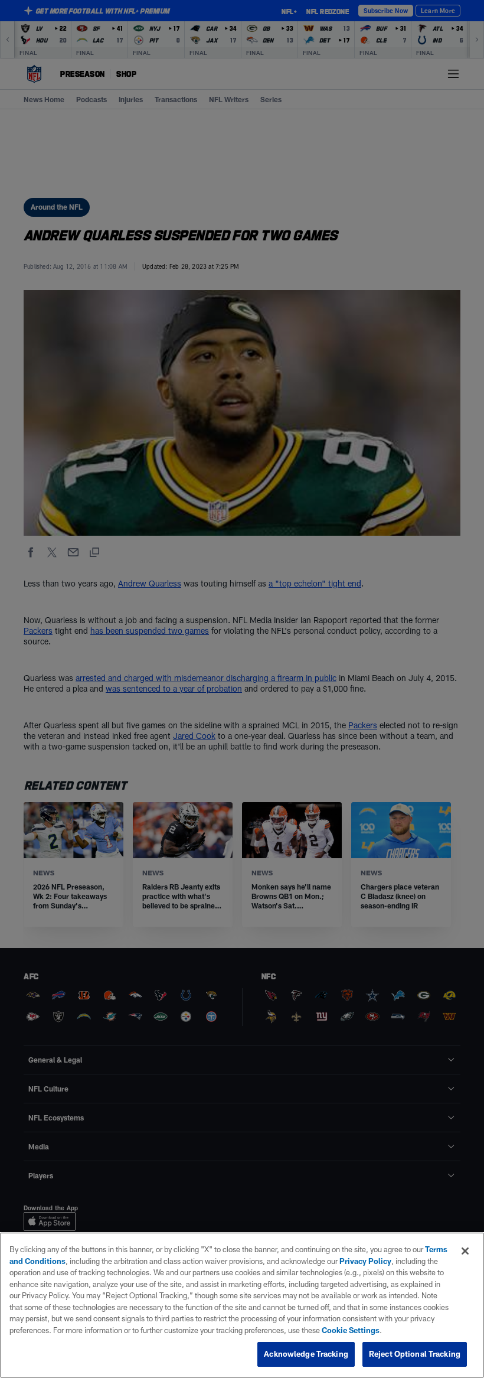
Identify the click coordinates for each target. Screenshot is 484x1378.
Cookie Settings (351, 1330)
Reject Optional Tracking (414, 1354)
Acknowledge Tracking (306, 1354)
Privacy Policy (365, 1261)
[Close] (465, 1251)
